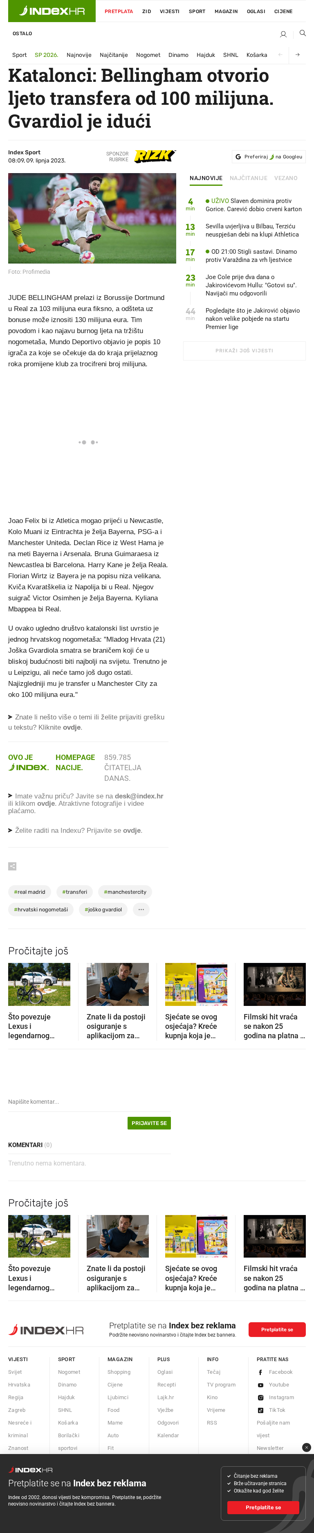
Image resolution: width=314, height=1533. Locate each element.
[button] (18, 982)
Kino (212, 1397)
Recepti (166, 1385)
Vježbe (165, 1410)
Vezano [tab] (286, 178)
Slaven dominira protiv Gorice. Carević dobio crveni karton (254, 205)
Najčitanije (114, 55)
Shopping (119, 1372)
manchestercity (125, 892)
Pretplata (119, 11)
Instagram (281, 1397)
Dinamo (178, 55)
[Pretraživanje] (300, 35)
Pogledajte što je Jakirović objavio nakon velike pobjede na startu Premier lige (253, 319)
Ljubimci (118, 1397)
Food (114, 1410)
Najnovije (79, 55)
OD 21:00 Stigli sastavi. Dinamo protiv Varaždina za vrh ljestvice (251, 256)
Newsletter (270, 1448)
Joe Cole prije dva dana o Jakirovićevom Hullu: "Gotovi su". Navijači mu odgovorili (251, 285)
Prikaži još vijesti (244, 351)
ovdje (46, 803)
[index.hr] (52, 11)
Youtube (279, 1385)
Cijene (283, 11)
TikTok (277, 1410)
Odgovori (168, 1423)
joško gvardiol (103, 909)
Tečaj (213, 1372)
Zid (146, 11)
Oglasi (256, 11)
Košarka (257, 55)
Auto (113, 1435)
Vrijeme (216, 1410)
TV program (221, 1385)
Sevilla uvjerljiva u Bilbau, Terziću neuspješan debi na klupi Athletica (252, 230)
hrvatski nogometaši (41, 909)
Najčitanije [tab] (249, 178)
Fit (111, 1448)
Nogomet (148, 55)
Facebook (281, 1372)
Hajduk (206, 55)
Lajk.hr (165, 1397)
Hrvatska (19, 1385)
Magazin (120, 1359)
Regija (15, 1397)
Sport (197, 11)
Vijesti (170, 11)
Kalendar (168, 1435)
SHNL (230, 55)
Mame (115, 1423)
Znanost (18, 1448)
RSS (212, 1423)
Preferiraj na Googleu (273, 157)
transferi (74, 892)
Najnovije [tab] (206, 178)
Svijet (15, 1372)
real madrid (29, 892)
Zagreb (16, 1410)
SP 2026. (46, 55)
